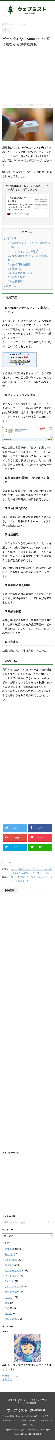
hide (30, 232)
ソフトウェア (12, 1276)
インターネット (13, 1270)
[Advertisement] (27, 75)
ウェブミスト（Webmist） (27, 1410)
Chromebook (12, 1259)
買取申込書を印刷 (20, 272)
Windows (10, 1265)
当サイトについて (16, 1399)
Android (9, 1254)
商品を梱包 (16, 277)
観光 (7, 1302)
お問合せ (7, 1379)
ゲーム (8, 862)
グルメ (8, 1297)
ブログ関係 (11, 1318)
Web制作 (10, 1249)
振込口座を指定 (19, 264)
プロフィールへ (10, 1376)
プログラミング (13, 1286)
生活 (7, 1308)
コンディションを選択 (23, 251)
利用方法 (10, 238)
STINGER (37, 1434)
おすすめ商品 (12, 1292)
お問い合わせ (29, 1402)
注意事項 (15, 281)
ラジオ (8, 1313)
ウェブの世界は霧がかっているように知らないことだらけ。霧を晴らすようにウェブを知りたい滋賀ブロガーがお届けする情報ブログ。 (27, 1420)
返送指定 (15, 268)
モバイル (9, 1281)
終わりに (10, 285)
